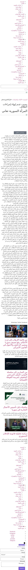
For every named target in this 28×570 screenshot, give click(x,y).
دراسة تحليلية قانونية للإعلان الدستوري (15, 434)
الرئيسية (22, 1)
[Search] (26, 89)
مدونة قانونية (21, 41)
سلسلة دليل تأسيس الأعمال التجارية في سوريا (15, 408)
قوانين (19, 12)
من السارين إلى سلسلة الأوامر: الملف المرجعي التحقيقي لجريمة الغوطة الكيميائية (16, 376)
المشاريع (19, 28)
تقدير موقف (18, 9)
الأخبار (22, 3)
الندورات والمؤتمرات (16, 30)
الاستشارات (21, 32)
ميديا (23, 18)
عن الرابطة (21, 34)
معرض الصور (18, 23)
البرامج (19, 27)
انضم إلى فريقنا (17, 37)
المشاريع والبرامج (20, 25)
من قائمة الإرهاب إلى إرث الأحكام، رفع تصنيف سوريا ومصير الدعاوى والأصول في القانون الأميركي (15, 343)
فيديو (20, 21)
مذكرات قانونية (17, 5)
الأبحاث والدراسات (19, 14)
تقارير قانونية (21, 16)
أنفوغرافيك (18, 19)
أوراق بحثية (18, 7)
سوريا (19, 10)
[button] (24, 322)
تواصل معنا (18, 36)
